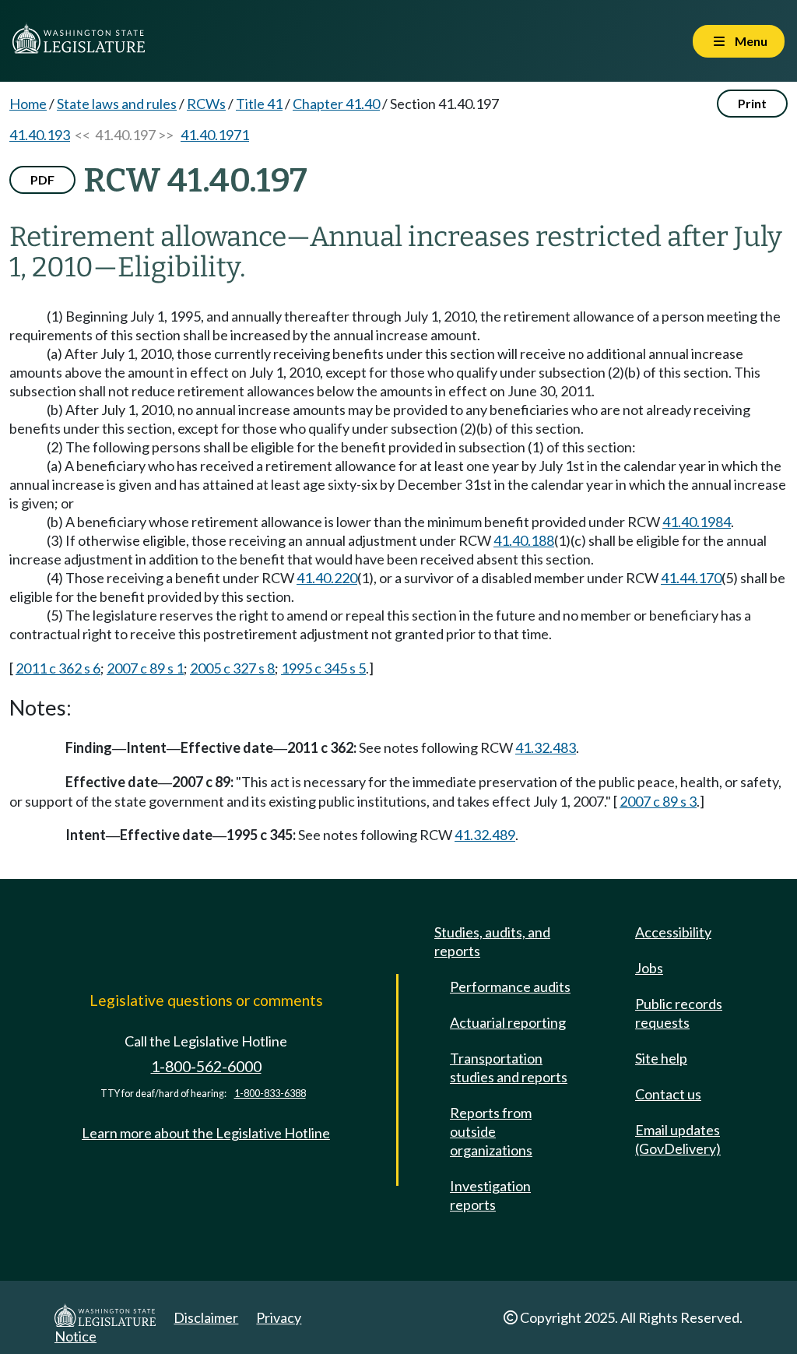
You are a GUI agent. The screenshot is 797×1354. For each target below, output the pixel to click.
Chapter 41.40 (336, 103)
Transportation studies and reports (508, 1067)
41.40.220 (327, 577)
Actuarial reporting (508, 1022)
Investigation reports (490, 1195)
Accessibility (673, 932)
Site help (661, 1058)
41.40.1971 (215, 134)
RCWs (206, 103)
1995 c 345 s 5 (323, 668)
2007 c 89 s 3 (658, 801)
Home (28, 103)
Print (752, 103)
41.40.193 (39, 134)
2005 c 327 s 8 (232, 668)
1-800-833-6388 (270, 1093)
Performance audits (510, 986)
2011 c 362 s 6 (58, 668)
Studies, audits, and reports (492, 941)
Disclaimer (206, 1317)
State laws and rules (117, 103)
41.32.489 (485, 834)
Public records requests (678, 1013)
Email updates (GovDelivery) (678, 1139)
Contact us (668, 1094)
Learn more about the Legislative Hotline (206, 1132)
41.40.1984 (696, 521)
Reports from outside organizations (491, 1131)
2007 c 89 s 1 (145, 668)
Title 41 (259, 103)
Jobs (649, 967)
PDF (42, 179)
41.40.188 (523, 540)
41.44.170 (691, 577)
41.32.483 (545, 747)
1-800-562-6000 (206, 1066)
